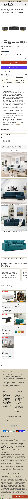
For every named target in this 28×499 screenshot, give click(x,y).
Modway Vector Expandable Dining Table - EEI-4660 (7, 327)
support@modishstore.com (13, 385)
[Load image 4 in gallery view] (17, 42)
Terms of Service (7, 403)
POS (13, 433)
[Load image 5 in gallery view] (22, 42)
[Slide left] (1, 42)
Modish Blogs (19, 407)
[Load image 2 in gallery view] (9, 42)
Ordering (17, 395)
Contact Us (6, 399)
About (4, 394)
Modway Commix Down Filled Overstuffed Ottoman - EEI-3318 (7, 304)
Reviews (5, 406)
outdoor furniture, (18, 443)
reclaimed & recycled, (16, 445)
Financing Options (18, 403)
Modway (3, 46)
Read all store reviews (21, 263)
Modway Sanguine (15, 124)
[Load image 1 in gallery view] (5, 42)
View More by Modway (7, 363)
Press (4, 397)
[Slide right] (26, 42)
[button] (2, 4)
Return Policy (19, 401)
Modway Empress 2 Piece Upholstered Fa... (14, 204)
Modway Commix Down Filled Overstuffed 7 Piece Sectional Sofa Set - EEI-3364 (7, 349)
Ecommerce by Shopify (19, 433)
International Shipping (18, 399)
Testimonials (6, 398)
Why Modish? (7, 395)
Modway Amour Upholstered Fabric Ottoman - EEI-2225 (20, 327)
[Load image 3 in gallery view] (13, 42)
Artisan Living (7, 402)
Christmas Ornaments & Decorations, (10, 446)
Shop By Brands (19, 405)
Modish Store (10, 433)
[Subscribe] (23, 420)
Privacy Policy (7, 405)
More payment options (6, 71)
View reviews (19, 77)
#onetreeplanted (19, 376)
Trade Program (7, 401)
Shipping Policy (19, 397)
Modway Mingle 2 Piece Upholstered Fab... (14, 231)
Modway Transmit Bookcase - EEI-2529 (20, 304)
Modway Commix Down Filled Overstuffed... (14, 177)
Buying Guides (19, 406)
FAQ (16, 394)
